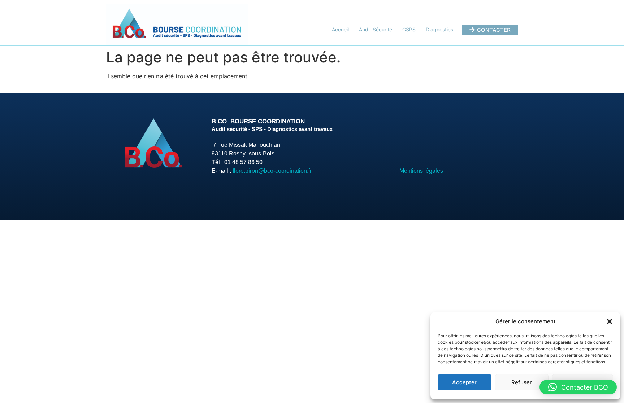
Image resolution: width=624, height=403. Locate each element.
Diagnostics (439, 29)
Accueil (340, 29)
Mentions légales (421, 171)
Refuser (521, 382)
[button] (609, 321)
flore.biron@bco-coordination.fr (272, 171)
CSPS (409, 29)
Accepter (464, 382)
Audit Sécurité (375, 29)
